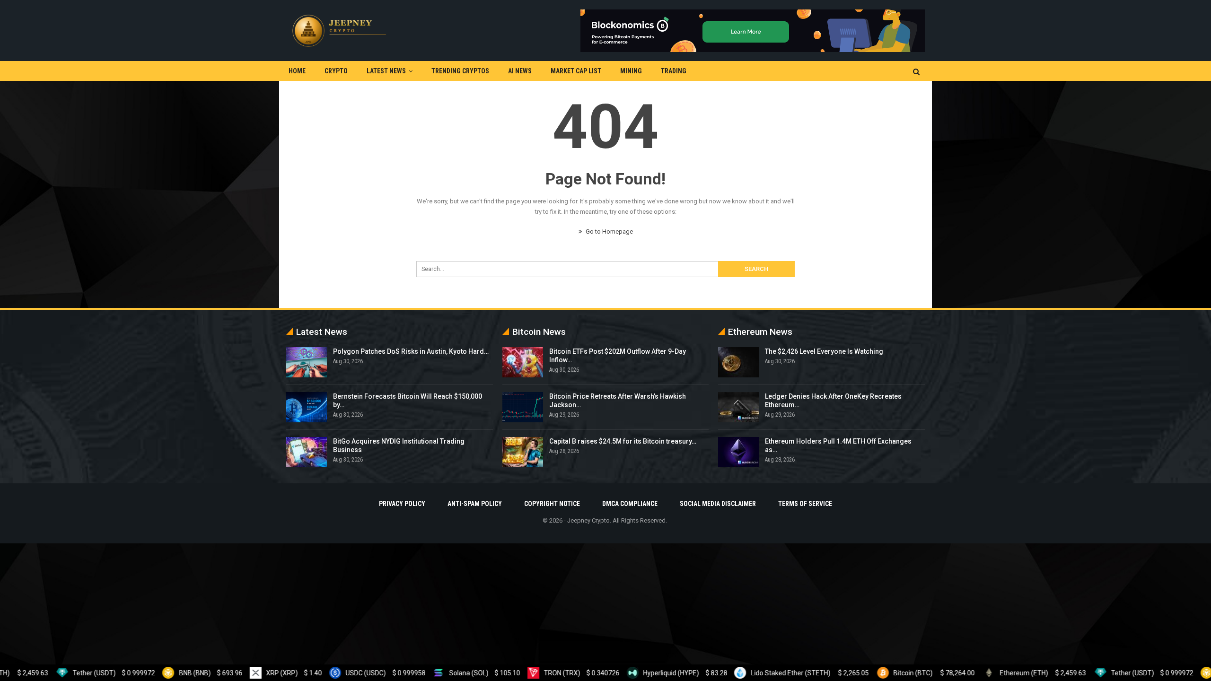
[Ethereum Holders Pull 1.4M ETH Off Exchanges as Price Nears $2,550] (738, 452)
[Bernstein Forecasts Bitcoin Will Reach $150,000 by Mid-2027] (306, 407)
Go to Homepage (608, 231)
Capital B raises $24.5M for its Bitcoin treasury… (622, 441)
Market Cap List (576, 71)
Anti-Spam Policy (475, 503)
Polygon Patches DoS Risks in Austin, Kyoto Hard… (411, 351)
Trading (673, 71)
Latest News (386, 71)
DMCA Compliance (630, 503)
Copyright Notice (552, 503)
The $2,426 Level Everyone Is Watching (824, 351)
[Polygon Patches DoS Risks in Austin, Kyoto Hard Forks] (306, 362)
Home (297, 71)
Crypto (336, 71)
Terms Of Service (805, 503)
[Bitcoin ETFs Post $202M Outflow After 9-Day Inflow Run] (522, 362)
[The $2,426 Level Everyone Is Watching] (738, 362)
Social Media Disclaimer (718, 503)
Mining (631, 71)
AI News (520, 71)
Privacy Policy (402, 503)
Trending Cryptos (460, 71)
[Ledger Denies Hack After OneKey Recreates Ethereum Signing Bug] (738, 407)
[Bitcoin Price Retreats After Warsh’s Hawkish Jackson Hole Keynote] (522, 407)
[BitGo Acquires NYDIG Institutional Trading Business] (306, 452)
